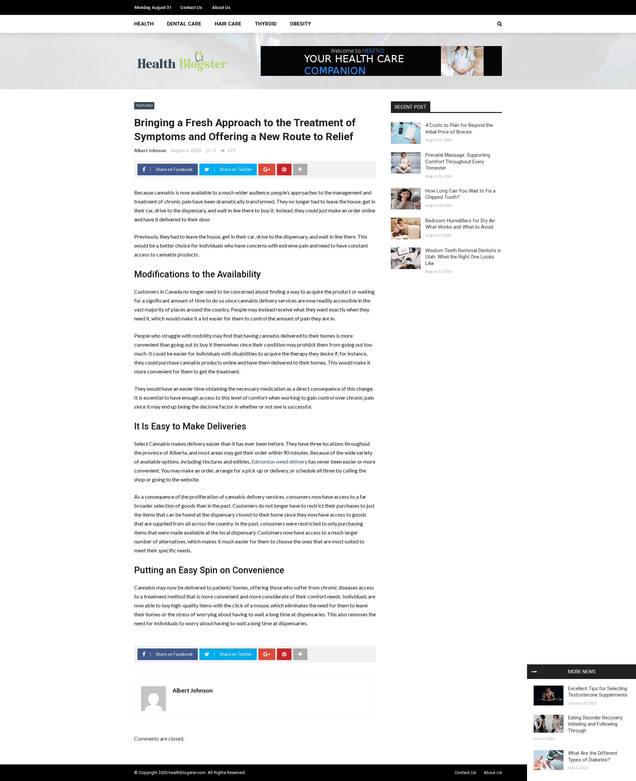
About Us (221, 7)
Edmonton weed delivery (279, 461)
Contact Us (191, 7)
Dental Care (184, 24)
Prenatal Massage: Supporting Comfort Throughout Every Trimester (457, 161)
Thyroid (266, 24)
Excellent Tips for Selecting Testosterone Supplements (597, 692)
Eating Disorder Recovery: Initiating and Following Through (595, 724)
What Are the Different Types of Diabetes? (592, 756)
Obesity (300, 24)
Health (144, 24)
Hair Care (228, 24)
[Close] (534, 671)
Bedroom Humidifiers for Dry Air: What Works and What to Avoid (460, 224)
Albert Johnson (150, 150)
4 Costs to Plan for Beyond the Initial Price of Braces (459, 128)
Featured (144, 105)
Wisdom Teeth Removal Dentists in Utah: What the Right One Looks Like (463, 257)
